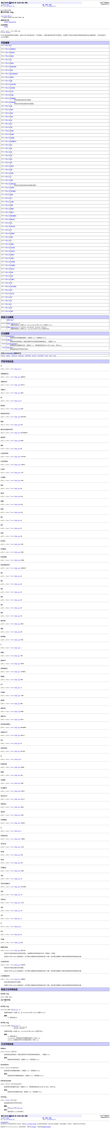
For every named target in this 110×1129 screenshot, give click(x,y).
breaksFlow (10, 336)
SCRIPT (13, 247)
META (12, 212)
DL (11, 120)
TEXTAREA (13, 286)
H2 (11, 148)
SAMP (12, 244)
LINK (12, 201)
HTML (6, 26)
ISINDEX (13, 191)
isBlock (9, 340)
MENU (12, 208)
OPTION (13, 226)
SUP (12, 276)
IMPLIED (13, 183)
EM (11, 127)
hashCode (28, 355)
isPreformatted (11, 343)
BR (11, 80)
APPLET (13, 52)
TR (11, 297)
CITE (12, 91)
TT (11, 300)
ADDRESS (13, 49)
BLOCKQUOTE (14, 73)
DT (11, 123)
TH (11, 290)
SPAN (12, 258)
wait (46, 355)
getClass (21, 355)
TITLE (12, 293)
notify (34, 355)
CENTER (13, 88)
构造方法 (10, 6)
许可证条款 (33, 1126)
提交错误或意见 (5, 1122)
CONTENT (13, 102)
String (15, 323)
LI (11, 198)
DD (11, 106)
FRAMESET (13, 141)
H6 (11, 162)
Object (8, 32)
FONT (12, 130)
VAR (12, 311)
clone (3, 355)
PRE (12, 237)
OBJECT (13, 219)
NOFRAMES (13, 215)
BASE (12, 63)
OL (11, 223)
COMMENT (13, 98)
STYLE (12, 268)
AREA (12, 56)
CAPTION (13, 84)
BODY (12, 77)
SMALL (12, 254)
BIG (12, 70)
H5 (11, 159)
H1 (11, 145)
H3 (11, 152)
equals (8, 355)
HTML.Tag (7, 45)
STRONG (13, 265)
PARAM (12, 233)
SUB (12, 272)
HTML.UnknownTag (10, 22)
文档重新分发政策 (46, 1126)
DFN (12, 109)
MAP (12, 205)
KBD (12, 194)
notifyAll (41, 355)
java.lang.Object (6, 16)
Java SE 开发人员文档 (31, 1124)
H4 (11, 155)
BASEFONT (13, 66)
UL (11, 307)
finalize (14, 355)
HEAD (12, 166)
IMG (12, 180)
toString (9, 347)
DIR (12, 113)
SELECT (13, 251)
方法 (14, 6)
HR (11, 169)
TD (11, 283)
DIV (12, 116)
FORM (12, 134)
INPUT (12, 187)
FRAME (12, 137)
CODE (12, 95)
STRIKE (13, 261)
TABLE (12, 279)
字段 (7, 6)
